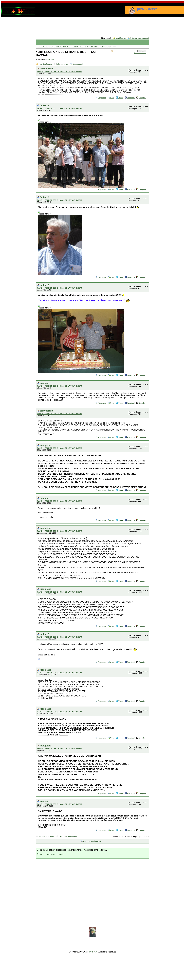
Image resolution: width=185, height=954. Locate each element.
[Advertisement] (92, 25)
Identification (121, 38)
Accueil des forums (44, 47)
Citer (112, 98)
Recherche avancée (140, 53)
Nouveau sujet (78, 64)
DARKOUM (94, 47)
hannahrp (45, 498)
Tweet (120, 98)
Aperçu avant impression (93, 841)
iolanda (44, 383)
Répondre (102, 98)
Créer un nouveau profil (139, 38)
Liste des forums (45, 64)
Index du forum (62, 64)
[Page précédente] (140, 837)
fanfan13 (44, 105)
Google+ (142, 98)
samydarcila (46, 68)
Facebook (131, 98)
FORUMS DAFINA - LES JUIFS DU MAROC (71, 47)
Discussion (105, 47)
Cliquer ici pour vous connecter (51, 854)
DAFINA (93, 952)
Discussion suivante (46, 837)
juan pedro (49, 59)
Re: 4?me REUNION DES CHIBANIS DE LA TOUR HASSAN (59, 72)
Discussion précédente (68, 837)
